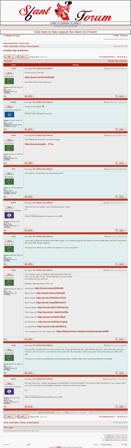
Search (125, 36)
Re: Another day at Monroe (43, 68)
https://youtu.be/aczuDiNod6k (49, 288)
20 (122, 57)
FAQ (116, 36)
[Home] (54, 24)
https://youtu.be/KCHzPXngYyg (53, 307)
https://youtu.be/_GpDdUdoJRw (52, 312)
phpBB (58, 447)
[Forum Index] (64, 24)
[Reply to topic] (23, 58)
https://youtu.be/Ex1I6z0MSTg (51, 326)
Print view (8, 61)
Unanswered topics (10, 43)
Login (17, 36)
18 (118, 57)
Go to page (103, 57)
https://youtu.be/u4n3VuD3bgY (40, 77)
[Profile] (76, 24)
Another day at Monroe (15, 50)
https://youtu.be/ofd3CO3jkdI (51, 317)
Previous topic (113, 61)
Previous (110, 57)
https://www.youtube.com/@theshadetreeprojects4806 (82, 331)
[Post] (105, 68)
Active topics (24, 43)
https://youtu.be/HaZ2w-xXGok (51, 298)
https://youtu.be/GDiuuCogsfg (52, 322)
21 (124, 57)
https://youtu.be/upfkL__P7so (39, 144)
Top (5, 96)
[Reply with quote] (121, 97)
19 (120, 57)
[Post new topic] (10, 58)
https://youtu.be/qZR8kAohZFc (51, 302)
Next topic (123, 61)
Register (8, 36)
